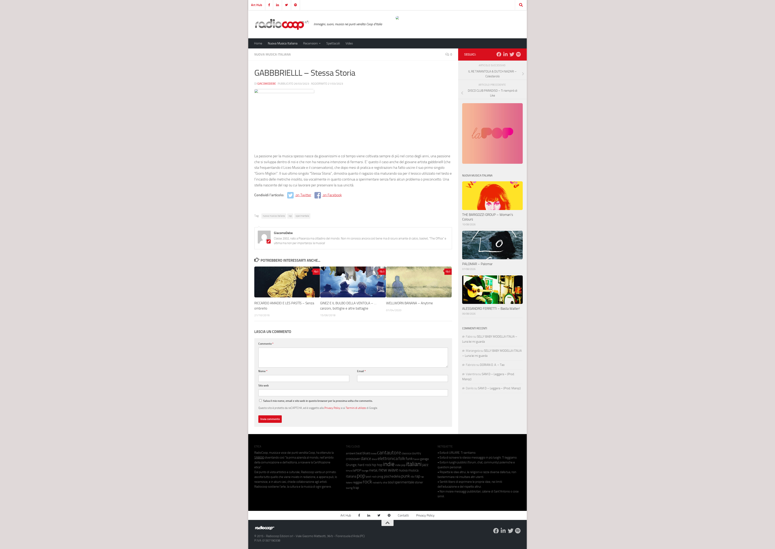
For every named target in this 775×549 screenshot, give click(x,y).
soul (391, 482)
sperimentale (302, 215)
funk (409, 459)
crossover (353, 459)
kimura (349, 470)
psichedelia (392, 476)
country (416, 453)
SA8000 (259, 457)
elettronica (388, 458)
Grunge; (351, 465)
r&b (412, 476)
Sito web (263, 385)
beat (359, 453)
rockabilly (377, 482)
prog (380, 476)
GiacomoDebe (266, 83)
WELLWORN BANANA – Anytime (409, 303)
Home (258, 43)
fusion (416, 459)
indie (389, 464)
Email (361, 371)
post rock (371, 476)
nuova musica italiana (274, 215)
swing (349, 487)
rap (290, 215)
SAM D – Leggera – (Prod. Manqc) (499, 388)
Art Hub (256, 5)
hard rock (364, 465)
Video (349, 43)
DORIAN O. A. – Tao (492, 365)
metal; (373, 470)
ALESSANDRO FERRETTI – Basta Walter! (491, 309)
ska (385, 482)
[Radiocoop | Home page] (282, 24)
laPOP (357, 470)
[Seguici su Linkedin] (505, 54)
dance (366, 458)
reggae (357, 482)
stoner (419, 482)
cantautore (389, 452)
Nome (262, 371)
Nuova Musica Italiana (282, 43)
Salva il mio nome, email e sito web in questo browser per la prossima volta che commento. (318, 401)
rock (367, 482)
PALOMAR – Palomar (477, 264)
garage (424, 459)
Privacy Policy (332, 407)
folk (401, 458)
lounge (365, 470)
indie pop (400, 465)
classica (406, 453)
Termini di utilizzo (356, 407)
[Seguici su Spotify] (518, 54)
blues (366, 453)
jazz (425, 465)
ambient (351, 453)
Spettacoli (333, 43)
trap (356, 488)
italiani (414, 464)
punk (405, 476)
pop (361, 475)
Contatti (403, 515)
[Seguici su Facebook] (498, 54)
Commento (265, 343)
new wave (388, 470)
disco (374, 459)
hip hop (377, 465)
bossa (373, 453)
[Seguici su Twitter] (511, 54)
